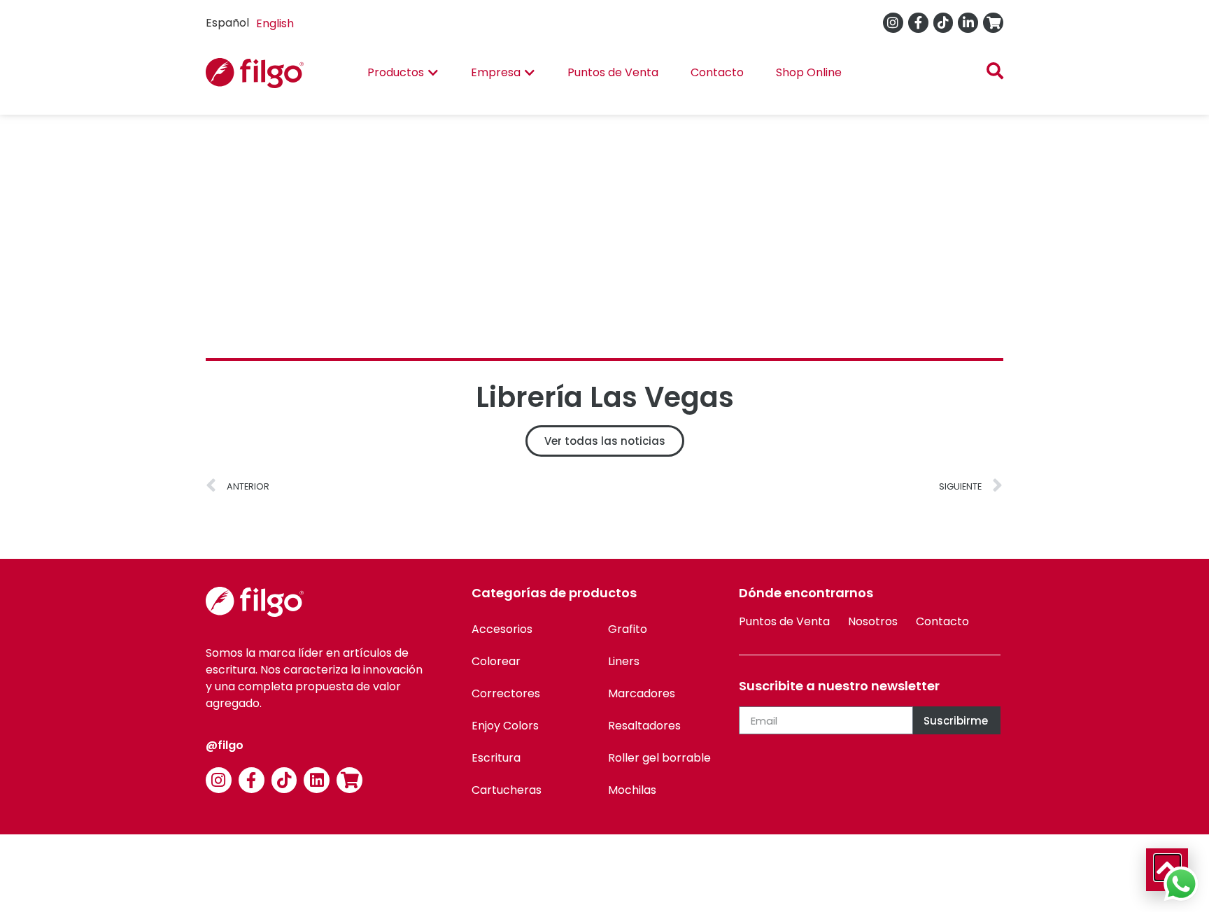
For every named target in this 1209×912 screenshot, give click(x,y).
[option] (275, 23)
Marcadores (641, 693)
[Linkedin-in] (968, 23)
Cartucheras (507, 790)
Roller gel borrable (659, 758)
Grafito (627, 629)
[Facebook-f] (918, 23)
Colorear (496, 661)
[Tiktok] (943, 23)
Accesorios (502, 629)
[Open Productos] (433, 72)
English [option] (275, 23)
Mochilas (632, 790)
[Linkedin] (317, 780)
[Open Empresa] (529, 72)
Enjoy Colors (505, 726)
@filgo (224, 745)
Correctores (506, 693)
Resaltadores (644, 726)
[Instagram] (893, 23)
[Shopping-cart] (993, 23)
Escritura (496, 758)
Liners (623, 661)
